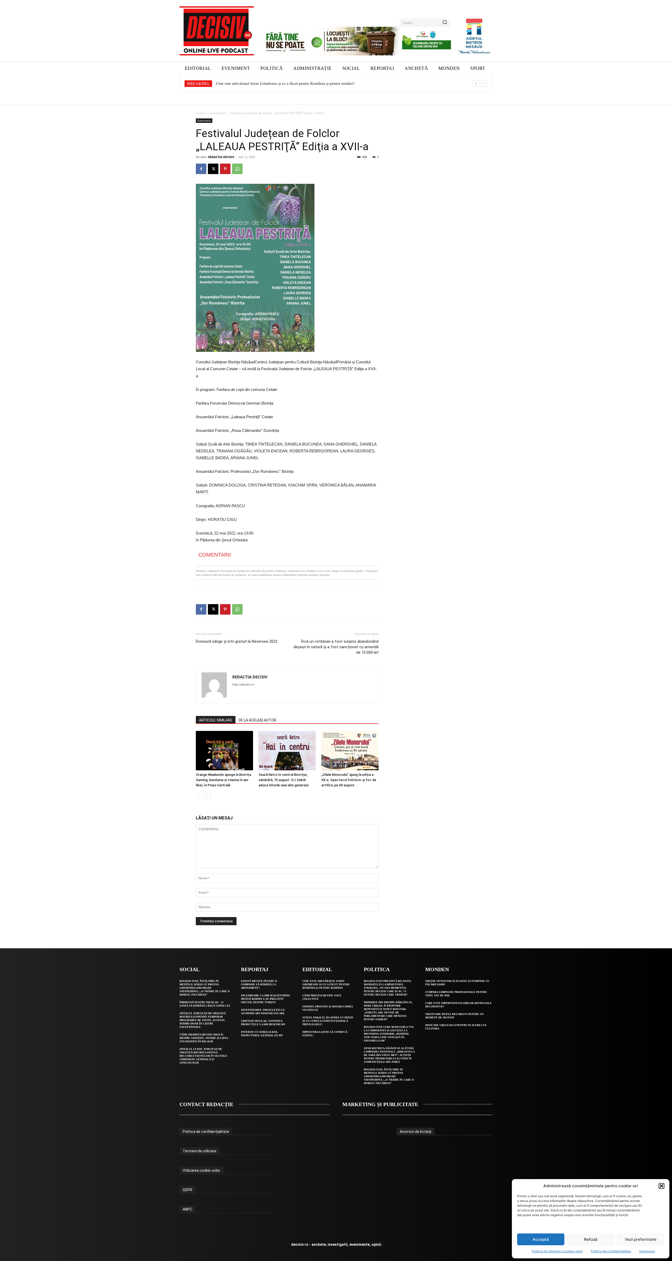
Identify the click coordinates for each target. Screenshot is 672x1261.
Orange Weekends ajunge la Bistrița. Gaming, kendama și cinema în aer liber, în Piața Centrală (224, 780)
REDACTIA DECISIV (221, 157)
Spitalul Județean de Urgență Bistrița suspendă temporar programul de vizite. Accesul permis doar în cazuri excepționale (203, 1020)
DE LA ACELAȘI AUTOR (257, 720)
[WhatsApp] (237, 169)
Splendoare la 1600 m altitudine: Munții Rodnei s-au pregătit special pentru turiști (265, 999)
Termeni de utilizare (199, 1151)
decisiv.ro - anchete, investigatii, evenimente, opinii (336, 1244)
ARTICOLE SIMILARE (215, 720)
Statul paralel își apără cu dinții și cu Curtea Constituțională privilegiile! (327, 1021)
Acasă (200, 113)
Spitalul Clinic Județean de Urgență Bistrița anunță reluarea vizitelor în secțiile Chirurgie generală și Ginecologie (203, 1056)
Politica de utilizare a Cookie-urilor (557, 1251)
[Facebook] (201, 169)
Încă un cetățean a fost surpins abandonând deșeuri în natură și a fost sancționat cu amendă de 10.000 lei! (336, 647)
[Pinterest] (225, 169)
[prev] (475, 83)
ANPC (187, 1209)
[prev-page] (199, 795)
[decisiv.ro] (217, 31)
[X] (213, 169)
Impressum (647, 1251)
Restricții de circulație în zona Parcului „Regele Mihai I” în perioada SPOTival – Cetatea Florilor (294, 83)
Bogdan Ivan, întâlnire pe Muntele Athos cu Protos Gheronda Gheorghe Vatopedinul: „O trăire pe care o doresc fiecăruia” (205, 988)
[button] (661, 1186)
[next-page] (207, 795)
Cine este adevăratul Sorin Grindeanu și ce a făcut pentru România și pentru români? (326, 984)
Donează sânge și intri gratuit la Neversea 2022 (236, 641)
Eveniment (217, 113)
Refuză (590, 1239)
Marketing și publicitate (380, 1104)
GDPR (187, 1190)
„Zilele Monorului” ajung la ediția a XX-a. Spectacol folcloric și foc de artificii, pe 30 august (348, 780)
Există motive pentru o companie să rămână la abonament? (259, 984)
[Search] (445, 22)
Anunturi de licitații (415, 1131)
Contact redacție (206, 1104)
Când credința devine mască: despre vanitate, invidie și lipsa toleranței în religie (204, 1038)
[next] (484, 83)
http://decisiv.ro (243, 684)
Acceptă (541, 1239)
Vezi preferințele (641, 1239)
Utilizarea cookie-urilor (201, 1170)
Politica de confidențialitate (611, 1251)
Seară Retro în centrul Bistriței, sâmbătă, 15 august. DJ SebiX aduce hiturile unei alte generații (283, 780)
